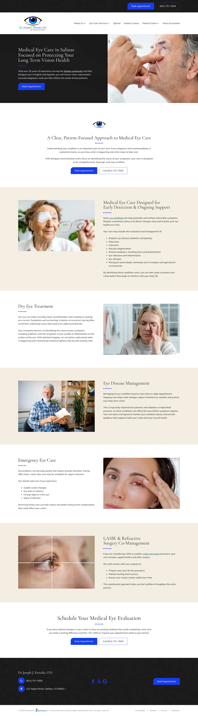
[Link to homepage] (32, 23)
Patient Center (149, 23)
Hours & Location (171, 23)
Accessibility (140, 710)
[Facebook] (93, 681)
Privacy (164, 710)
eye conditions (117, 218)
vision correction (151, 553)
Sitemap (153, 710)
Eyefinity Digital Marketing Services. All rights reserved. (87, 710)
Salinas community (73, 71)
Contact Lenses (131, 23)
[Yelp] (99, 681)
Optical (117, 23)
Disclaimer (175, 710)
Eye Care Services (98, 23)
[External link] (105, 681)
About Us (78, 23)
